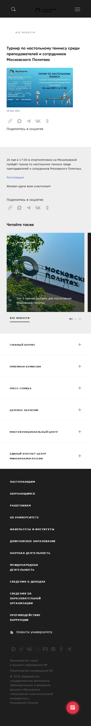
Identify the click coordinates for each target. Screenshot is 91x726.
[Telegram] (69, 649)
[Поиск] (13, 9)
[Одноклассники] (61, 649)
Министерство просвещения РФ (31, 670)
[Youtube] (37, 649)
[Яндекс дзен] (53, 649)
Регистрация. (16, 177)
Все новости (25, 32)
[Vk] (29, 649)
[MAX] (13, 649)
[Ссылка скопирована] (10, 121)
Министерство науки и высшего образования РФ (28, 662)
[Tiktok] (21, 649)
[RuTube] (45, 649)
